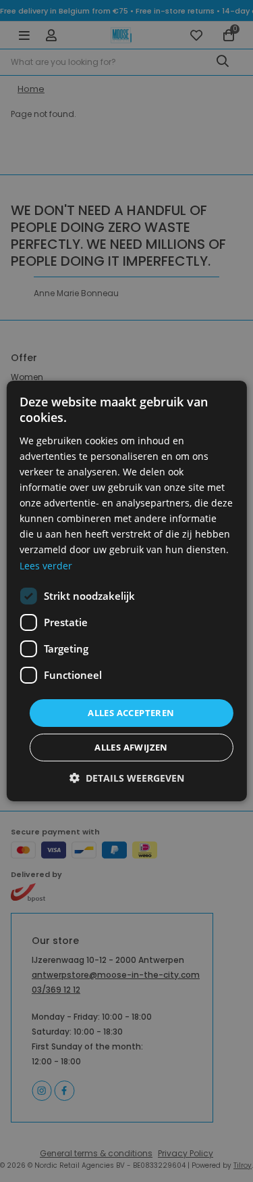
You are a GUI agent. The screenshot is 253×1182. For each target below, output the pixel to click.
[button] (126, 778)
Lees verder (46, 565)
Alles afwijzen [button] (131, 747)
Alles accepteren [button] (131, 713)
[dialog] (126, 591)
